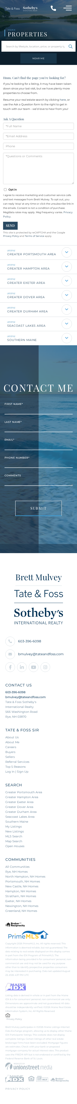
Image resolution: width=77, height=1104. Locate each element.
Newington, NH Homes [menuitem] (21, 906)
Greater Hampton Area (28, 268)
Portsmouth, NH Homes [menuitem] (22, 881)
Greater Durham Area (27, 311)
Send (10, 225)
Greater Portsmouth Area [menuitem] (23, 792)
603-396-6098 (29, 641)
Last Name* (13, 421)
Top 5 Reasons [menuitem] (15, 767)
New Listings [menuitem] (14, 831)
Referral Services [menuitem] (17, 762)
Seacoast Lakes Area (26, 326)
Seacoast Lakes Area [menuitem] (19, 817)
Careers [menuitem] (10, 747)
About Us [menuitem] (12, 737)
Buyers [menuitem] (10, 752)
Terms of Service (34, 236)
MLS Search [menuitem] (13, 836)
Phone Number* (17, 457)
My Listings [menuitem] (13, 826)
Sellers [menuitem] (10, 757)
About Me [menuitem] (12, 742)
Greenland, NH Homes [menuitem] (21, 911)
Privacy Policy (11, 236)
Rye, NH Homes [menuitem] (16, 871)
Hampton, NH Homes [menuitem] (20, 891)
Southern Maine (22, 340)
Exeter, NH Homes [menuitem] (18, 901)
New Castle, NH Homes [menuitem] (21, 886)
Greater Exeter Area (26, 283)
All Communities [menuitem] (17, 867)
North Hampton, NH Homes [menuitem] (25, 876)
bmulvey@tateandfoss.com (41, 654)
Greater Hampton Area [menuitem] (21, 797)
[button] (70, 46)
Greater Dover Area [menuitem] (19, 807)
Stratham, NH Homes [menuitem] (20, 896)
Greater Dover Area (26, 297)
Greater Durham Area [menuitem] (21, 812)
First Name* (14, 404)
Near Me (38, 58)
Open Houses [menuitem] (14, 846)
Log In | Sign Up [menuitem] (16, 771)
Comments (13, 475)
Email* (9, 439)
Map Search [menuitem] (13, 841)
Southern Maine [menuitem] (16, 821)
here (63, 99)
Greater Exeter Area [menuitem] (19, 802)
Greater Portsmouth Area (31, 254)
